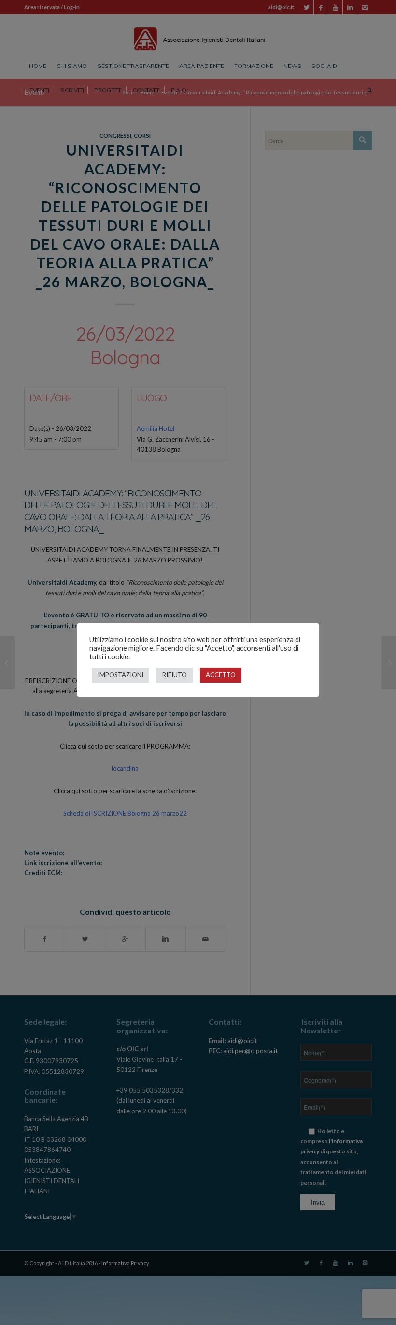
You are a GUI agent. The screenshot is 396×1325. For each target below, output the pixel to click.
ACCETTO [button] (221, 675)
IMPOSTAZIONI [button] (120, 675)
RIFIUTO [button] (174, 675)
